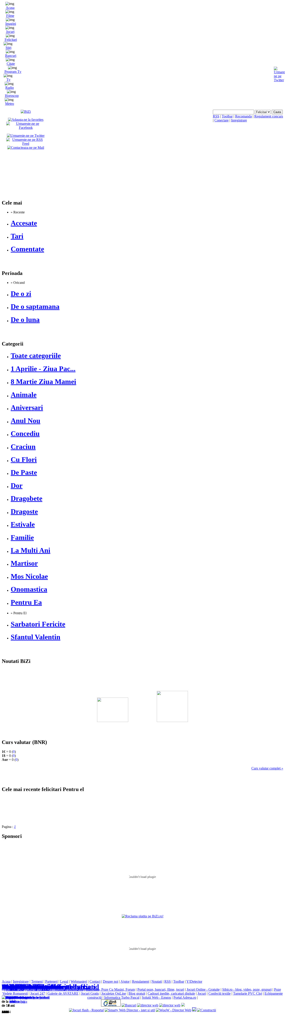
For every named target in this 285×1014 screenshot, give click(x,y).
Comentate (27, 249)
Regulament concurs (268, 116)
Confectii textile (219, 993)
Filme (10, 16)
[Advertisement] (142, 695)
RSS (216, 116)
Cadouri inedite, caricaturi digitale (171, 993)
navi (12, 1001)
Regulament (140, 981)
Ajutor (125, 981)
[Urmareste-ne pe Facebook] (25, 127)
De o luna (25, 320)
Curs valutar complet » (267, 768)
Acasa (10, 8)
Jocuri (10, 32)
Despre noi (110, 981)
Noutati (156, 981)
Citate (11, 64)
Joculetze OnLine (113, 993)
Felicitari (11, 40)
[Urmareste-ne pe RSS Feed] (25, 143)
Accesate (24, 223)
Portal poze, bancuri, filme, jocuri (160, 989)
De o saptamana (35, 306)
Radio (9, 87)
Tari (17, 236)
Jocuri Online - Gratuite (203, 989)
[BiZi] (26, 111)
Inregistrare (239, 120)
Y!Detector (194, 981)
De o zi (21, 294)
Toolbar (227, 116)
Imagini (10, 24)
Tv (8, 80)
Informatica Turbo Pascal (121, 997)
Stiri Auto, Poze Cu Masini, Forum (110, 989)
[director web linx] (194, 1010)
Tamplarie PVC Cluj (247, 993)
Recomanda (243, 116)
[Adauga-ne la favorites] (25, 119)
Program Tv (12, 72)
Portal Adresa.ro (184, 997)
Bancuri (10, 56)
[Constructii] (206, 1010)
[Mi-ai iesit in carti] (16, 997)
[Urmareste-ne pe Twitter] (26, 135)
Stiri (8, 48)
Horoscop (12, 95)
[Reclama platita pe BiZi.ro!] (142, 916)
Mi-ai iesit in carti (29, 987)
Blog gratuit (136, 993)
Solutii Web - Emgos (156, 997)
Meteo (9, 103)
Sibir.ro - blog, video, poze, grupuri (247, 989)
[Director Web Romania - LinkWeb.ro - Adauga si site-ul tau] (111, 1005)
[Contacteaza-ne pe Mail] (25, 147)
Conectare (221, 120)
